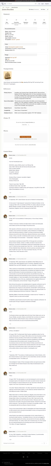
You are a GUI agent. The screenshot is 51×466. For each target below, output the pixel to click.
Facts (29, 453)
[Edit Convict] (47, 9)
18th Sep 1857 (13, 57)
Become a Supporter (26, 136)
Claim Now (24, 124)
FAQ (34, 453)
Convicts (7, 7)
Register (47, 3)
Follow (43, 9)
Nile (8, 59)
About (23, 453)
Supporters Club (6, 453)
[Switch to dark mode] (39, 4)
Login (42, 3)
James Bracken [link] (14, 7)
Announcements (16, 453)
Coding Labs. (46, 463)
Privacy (46, 453)
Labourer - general (15, 39)
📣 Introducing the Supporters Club (25, 0)
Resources (40, 453)
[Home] (3, 7)
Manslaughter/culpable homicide (16, 47)
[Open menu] (3, 4)
